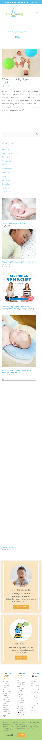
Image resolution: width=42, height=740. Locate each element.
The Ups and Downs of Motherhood (15, 224)
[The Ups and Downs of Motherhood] (19, 209)
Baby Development (10, 153)
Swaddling (6, 184)
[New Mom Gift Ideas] (19, 461)
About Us (6, 86)
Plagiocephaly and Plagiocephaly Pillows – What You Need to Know (18, 371)
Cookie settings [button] (9, 735)
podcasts (6, 180)
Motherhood (7, 169)
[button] (16, 712)
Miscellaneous (7, 165)
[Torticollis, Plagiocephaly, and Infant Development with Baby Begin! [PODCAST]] (19, 286)
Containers (6, 161)
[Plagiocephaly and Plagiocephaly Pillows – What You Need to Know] (19, 341)
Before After (7, 157)
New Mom (6, 172)
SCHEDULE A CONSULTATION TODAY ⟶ (21, 2)
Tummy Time (7, 192)
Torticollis (6, 188)
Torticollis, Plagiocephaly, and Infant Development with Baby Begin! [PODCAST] (18, 308)
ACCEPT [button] (21, 735)
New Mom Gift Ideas (9, 547)
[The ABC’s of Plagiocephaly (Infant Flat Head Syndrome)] (19, 244)
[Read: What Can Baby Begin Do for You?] (21, 63)
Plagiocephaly (7, 176)
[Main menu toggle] (37, 13)
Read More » (7, 116)
